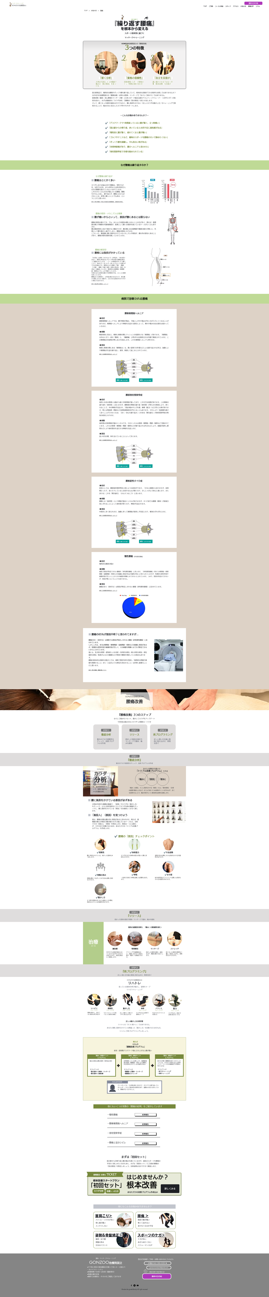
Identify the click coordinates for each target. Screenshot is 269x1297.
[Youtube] (138, 1285)
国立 (25, 5)
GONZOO (15, 5)
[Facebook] (131, 1285)
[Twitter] (134, 1285)
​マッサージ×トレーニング (17, 3)
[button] (242, 3)
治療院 (21, 5)
